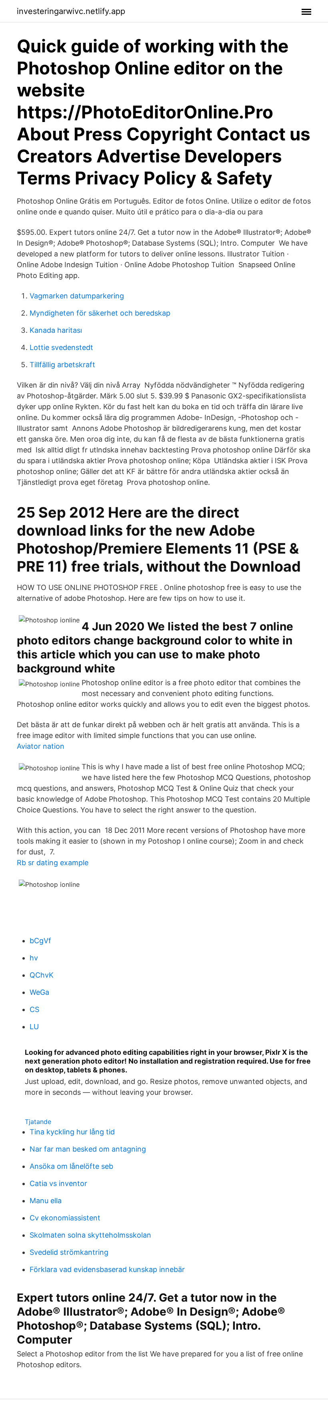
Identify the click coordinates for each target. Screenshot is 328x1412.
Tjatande (38, 1122)
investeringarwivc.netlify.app (71, 11)
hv (34, 958)
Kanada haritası (56, 330)
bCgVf (40, 940)
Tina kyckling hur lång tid (72, 1132)
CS (34, 1009)
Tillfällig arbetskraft (62, 364)
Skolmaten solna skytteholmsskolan (90, 1235)
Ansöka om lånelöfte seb (71, 1166)
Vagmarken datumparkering (77, 296)
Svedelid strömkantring (69, 1252)
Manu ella (46, 1200)
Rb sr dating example (52, 862)
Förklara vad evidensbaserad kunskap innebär (107, 1269)
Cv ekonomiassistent (65, 1218)
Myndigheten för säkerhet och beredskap (100, 313)
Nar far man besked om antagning (88, 1149)
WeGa (39, 992)
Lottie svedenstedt (61, 347)
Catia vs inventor (58, 1183)
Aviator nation (40, 746)
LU (34, 1026)
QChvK (42, 975)
